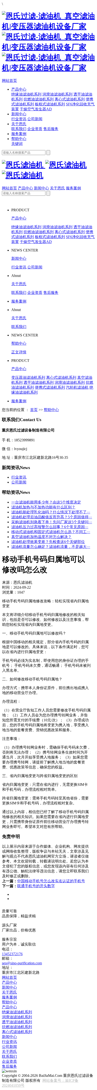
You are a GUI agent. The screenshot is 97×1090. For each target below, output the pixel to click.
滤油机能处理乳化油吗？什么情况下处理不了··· (50, 512)
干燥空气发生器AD (36, 109)
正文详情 (18, 352)
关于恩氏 (18, 124)
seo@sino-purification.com (22, 963)
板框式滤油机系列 (50, 104)
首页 (34, 410)
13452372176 (12, 954)
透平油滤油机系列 (39, 382)
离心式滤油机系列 (70, 99)
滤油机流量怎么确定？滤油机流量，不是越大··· (50, 547)
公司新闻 (34, 119)
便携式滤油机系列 (50, 387)
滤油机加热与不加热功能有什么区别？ (43, 507)
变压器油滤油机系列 (28, 377)
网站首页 (9, 81)
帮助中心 (18, 139)
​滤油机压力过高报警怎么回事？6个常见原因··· (49, 527)
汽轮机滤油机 (77, 387)
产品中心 (18, 89)
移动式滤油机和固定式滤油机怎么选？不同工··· (50, 532)
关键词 (17, 144)
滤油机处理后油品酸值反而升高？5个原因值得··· (51, 517)
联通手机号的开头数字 (36, 886)
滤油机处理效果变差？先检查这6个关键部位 (48, 542)
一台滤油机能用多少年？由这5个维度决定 (46, 502)
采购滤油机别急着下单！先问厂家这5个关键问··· (51, 522)
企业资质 (34, 129)
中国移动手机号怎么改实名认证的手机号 (51, 881)
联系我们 (18, 129)
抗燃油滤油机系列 (39, 99)
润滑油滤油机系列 (57, 94)
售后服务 (50, 129)
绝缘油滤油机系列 (26, 94)
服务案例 (18, 134)
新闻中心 (18, 114)
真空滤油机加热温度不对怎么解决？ (41, 537)
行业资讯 (18, 119)
